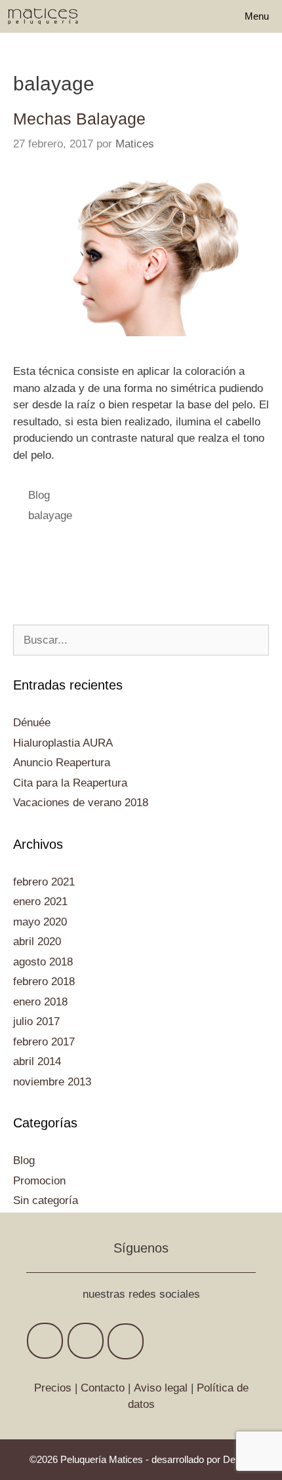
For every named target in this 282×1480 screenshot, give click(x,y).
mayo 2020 (40, 922)
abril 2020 (37, 941)
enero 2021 (40, 901)
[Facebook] (45, 1341)
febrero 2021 (44, 882)
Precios (52, 1388)
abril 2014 (37, 1061)
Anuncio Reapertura (61, 762)
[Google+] (86, 1341)
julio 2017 (36, 1021)
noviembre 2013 (52, 1082)
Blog (39, 495)
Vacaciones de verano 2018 (80, 802)
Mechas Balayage (79, 118)
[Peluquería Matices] (43, 16)
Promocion (39, 1181)
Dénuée (31, 722)
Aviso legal (161, 1388)
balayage (50, 515)
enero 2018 (40, 1002)
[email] (126, 1341)
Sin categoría (45, 1200)
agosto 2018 (43, 962)
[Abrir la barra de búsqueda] (194, 16)
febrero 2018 (44, 981)
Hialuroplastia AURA (63, 743)
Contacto (103, 1388)
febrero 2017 (44, 1042)
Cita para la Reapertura (70, 783)
